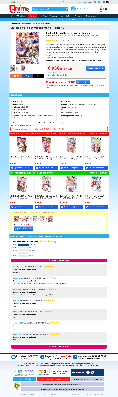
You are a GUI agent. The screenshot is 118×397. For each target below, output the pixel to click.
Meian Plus (98, 379)
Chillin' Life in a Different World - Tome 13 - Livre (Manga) (21, 197)
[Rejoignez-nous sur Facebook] (104, 2)
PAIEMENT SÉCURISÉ (87, 364)
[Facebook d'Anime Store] (88, 372)
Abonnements (90, 16)
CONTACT (27, 364)
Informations (63, 389)
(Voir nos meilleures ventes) (62, 123)
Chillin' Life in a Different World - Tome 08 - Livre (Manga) (21, 158)
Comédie (39, 116)
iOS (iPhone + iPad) (78, 389)
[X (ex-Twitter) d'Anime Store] (92, 372)
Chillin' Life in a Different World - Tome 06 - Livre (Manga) (96, 158)
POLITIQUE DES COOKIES (66, 365)
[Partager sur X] (38, 76)
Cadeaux (69, 16)
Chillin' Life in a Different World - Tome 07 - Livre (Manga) (71, 158)
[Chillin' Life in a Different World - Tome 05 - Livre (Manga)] (46, 146)
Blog (61, 16)
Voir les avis (69, 41)
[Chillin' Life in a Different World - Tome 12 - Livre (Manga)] (46, 185)
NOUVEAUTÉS (59, 364)
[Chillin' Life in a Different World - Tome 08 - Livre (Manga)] (21, 146)
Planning (53, 16)
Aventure (23, 116)
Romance (51, 116)
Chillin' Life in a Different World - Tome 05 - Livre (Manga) (46, 158)
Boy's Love (87, 379)
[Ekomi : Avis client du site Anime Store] (17, 388)
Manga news (78, 384)
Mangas (33, 16)
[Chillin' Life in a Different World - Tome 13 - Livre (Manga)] (21, 185)
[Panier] (101, 9)
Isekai (14, 117)
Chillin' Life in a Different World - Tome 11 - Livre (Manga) (96, 197)
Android (70, 389)
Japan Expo (65, 384)
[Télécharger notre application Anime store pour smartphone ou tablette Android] (99, 2)
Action (45, 116)
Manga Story (57, 384)
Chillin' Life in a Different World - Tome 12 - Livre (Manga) (46, 197)
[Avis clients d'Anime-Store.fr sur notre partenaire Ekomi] (16, 2)
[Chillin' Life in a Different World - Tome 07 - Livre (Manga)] (71, 146)
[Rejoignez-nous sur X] (107, 2)
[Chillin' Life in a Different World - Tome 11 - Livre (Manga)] (96, 185)
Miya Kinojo (86, 36)
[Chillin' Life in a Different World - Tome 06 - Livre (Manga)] (96, 146)
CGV (33, 365)
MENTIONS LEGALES (24, 365)
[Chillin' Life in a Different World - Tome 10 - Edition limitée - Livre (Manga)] (71, 185)
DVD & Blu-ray (21, 16)
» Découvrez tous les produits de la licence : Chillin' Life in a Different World (38, 129)
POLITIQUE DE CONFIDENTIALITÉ (46, 365)
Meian (92, 379)
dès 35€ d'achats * (28, 20)
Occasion (78, 16)
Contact (89, 2)
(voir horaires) (79, 2)
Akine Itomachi (52, 36)
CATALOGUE (35, 364)
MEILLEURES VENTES (47, 364)
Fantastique (31, 116)
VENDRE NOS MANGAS (72, 364)
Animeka (71, 384)
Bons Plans (42, 16)
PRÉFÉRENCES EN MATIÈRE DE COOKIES (88, 365)
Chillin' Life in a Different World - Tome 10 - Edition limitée (71, 197)
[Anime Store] (19, 9)
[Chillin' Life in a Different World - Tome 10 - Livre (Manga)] (16, 222)
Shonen (63, 38)
